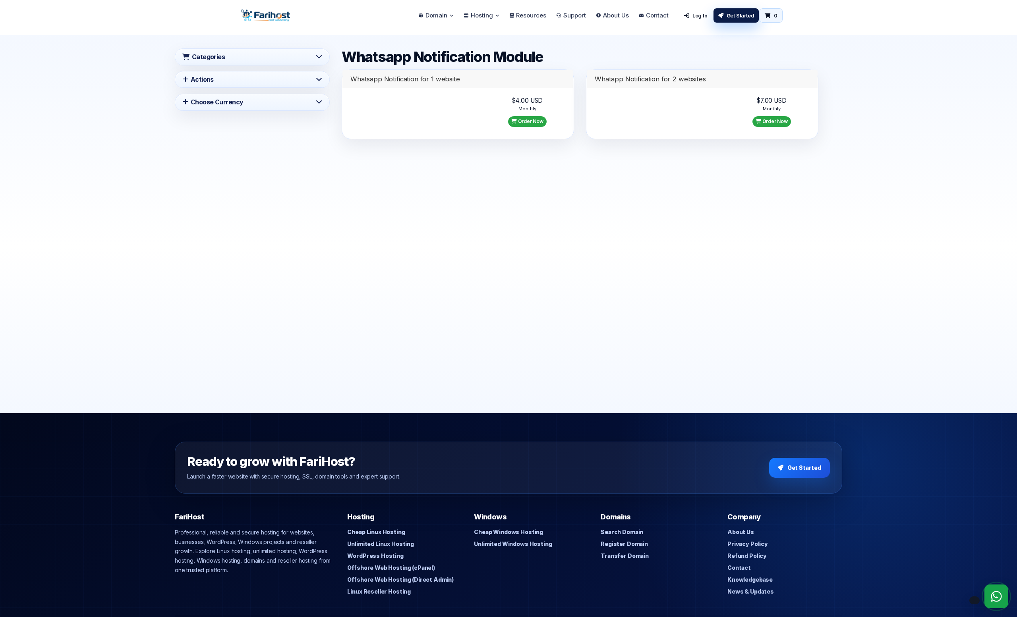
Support (574, 15)
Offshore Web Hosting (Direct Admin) (400, 579)
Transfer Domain (625, 555)
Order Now (530, 121)
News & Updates (750, 591)
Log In (700, 15)
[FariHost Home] (265, 15)
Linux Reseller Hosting (379, 591)
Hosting (482, 15)
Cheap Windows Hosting (508, 532)
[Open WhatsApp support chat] (996, 596)
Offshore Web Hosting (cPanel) (391, 567)
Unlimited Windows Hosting (513, 543)
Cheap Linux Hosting (376, 532)
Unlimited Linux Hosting (380, 543)
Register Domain (624, 543)
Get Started (740, 15)
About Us (616, 15)
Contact (657, 15)
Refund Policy (747, 555)
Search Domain (622, 532)
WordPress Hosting (375, 555)
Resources (531, 15)
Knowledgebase (750, 579)
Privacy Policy (747, 543)
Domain (436, 15)
